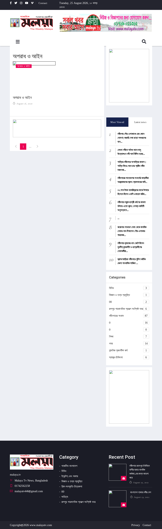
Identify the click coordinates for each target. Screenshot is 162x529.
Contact (43, 3)
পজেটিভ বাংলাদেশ (69, 465)
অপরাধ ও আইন (22, 97)
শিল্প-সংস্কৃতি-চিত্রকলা (71, 486)
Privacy (135, 525)
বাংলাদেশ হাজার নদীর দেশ (140, 492)
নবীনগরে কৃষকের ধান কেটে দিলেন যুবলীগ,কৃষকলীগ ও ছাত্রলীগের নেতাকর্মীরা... (131, 247)
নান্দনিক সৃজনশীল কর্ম (128, 350)
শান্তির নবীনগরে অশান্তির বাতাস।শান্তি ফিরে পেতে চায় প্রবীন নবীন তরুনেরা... (132, 166)
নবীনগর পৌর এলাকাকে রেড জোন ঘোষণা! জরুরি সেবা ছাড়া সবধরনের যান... (132, 137)
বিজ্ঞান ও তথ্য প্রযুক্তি (128, 295)
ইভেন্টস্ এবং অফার (69, 476)
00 (128, 301)
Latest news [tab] (140, 122)
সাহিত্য (64, 496)
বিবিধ (128, 288)
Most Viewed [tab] (117, 122)
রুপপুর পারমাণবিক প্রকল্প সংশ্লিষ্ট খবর (128, 308)
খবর (128, 343)
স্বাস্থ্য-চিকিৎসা (128, 357)
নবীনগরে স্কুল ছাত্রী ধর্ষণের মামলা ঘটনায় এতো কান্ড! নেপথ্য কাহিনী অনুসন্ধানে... (132, 206)
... (118, 218)
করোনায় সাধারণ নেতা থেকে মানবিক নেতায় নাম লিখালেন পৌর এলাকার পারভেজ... (132, 231)
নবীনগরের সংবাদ (128, 315)
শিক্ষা (128, 336)
